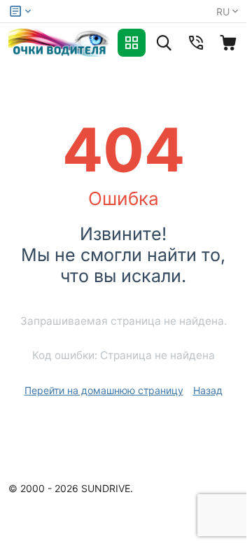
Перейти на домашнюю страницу (103, 390)
